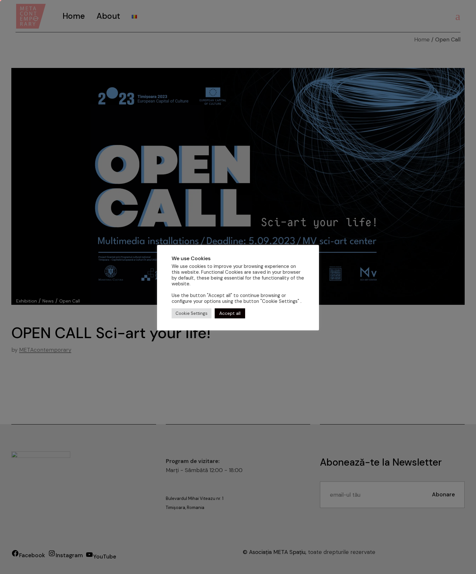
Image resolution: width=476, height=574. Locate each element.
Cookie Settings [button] (192, 313)
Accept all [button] (230, 313)
